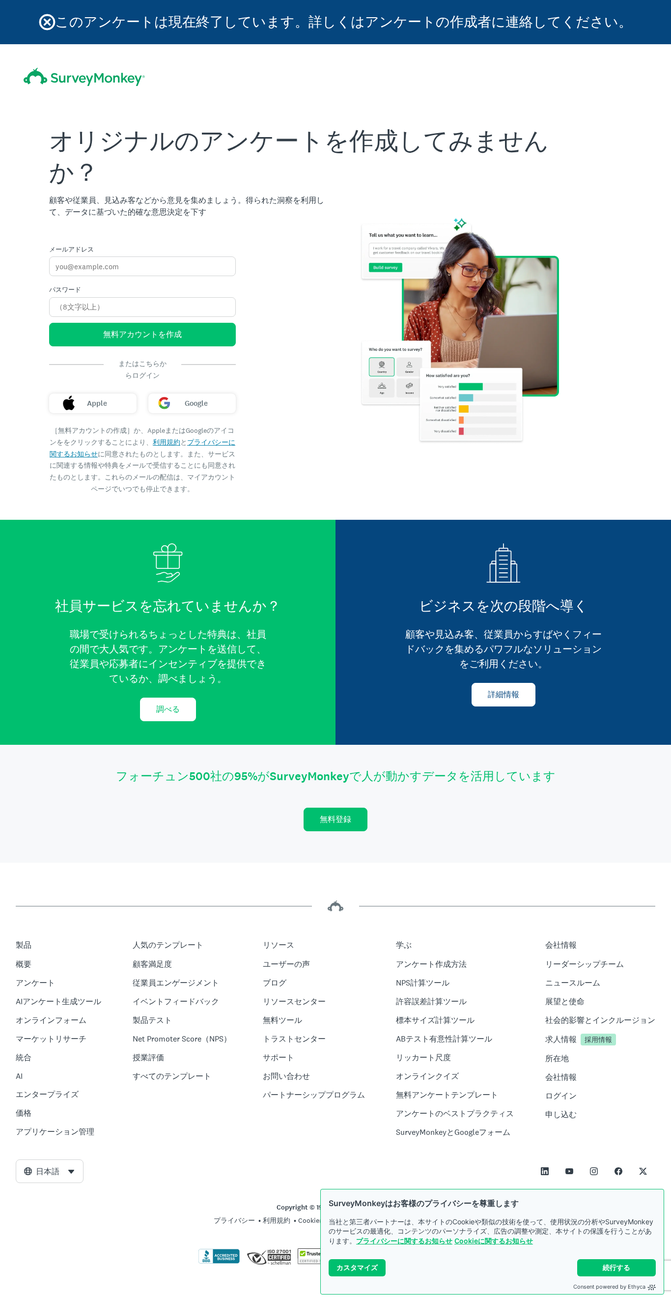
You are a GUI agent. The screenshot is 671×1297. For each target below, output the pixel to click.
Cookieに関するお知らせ (493, 1241)
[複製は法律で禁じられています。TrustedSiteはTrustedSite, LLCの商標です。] (317, 1261)
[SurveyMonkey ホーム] (84, 77)
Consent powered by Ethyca (609, 1286)
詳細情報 (503, 694)
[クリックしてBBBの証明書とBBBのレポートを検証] (219, 1261)
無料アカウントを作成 (142, 334)
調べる (168, 709)
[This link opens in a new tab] (544, 1171)
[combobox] (50, 1171)
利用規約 (166, 442)
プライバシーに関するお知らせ (404, 1241)
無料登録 (335, 819)
